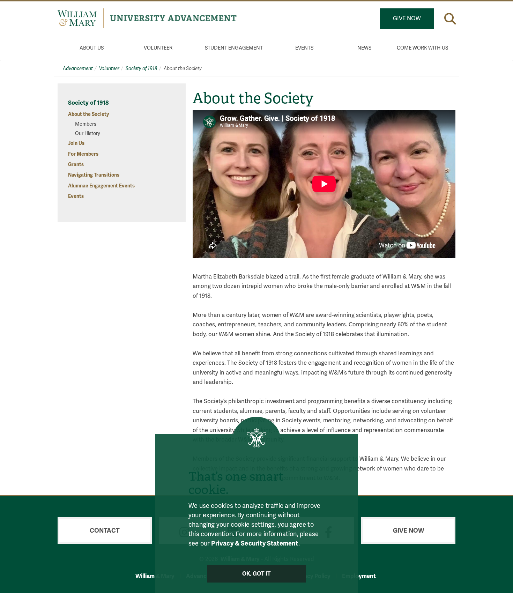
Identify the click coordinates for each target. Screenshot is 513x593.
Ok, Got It (256, 573)
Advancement (78, 69)
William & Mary (154, 576)
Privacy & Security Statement (254, 543)
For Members (83, 154)
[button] (450, 18)
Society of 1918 (141, 69)
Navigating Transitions (93, 175)
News (364, 48)
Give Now (407, 18)
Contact (105, 530)
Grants (76, 165)
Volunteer (158, 48)
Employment (359, 576)
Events (304, 48)
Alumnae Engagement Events (101, 186)
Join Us (76, 143)
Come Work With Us (422, 48)
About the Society (88, 114)
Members (85, 124)
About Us (92, 48)
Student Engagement (234, 48)
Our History (87, 133)
